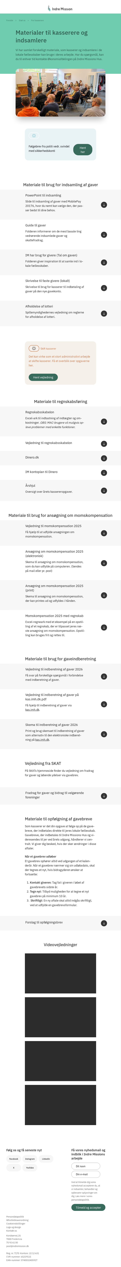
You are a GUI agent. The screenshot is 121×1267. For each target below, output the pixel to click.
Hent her (83, 150)
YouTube (30, 1167)
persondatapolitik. (80, 1199)
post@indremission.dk (17, 1246)
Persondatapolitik (15, 1216)
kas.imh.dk (32, 709)
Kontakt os (11, 1230)
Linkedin (46, 1158)
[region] (60, 973)
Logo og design (13, 1227)
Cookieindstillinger (15, 1223)
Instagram (30, 1158)
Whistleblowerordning (17, 1220)
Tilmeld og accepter (88, 1207)
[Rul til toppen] (114, 1258)
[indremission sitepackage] (60, 8)
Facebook (13, 1158)
